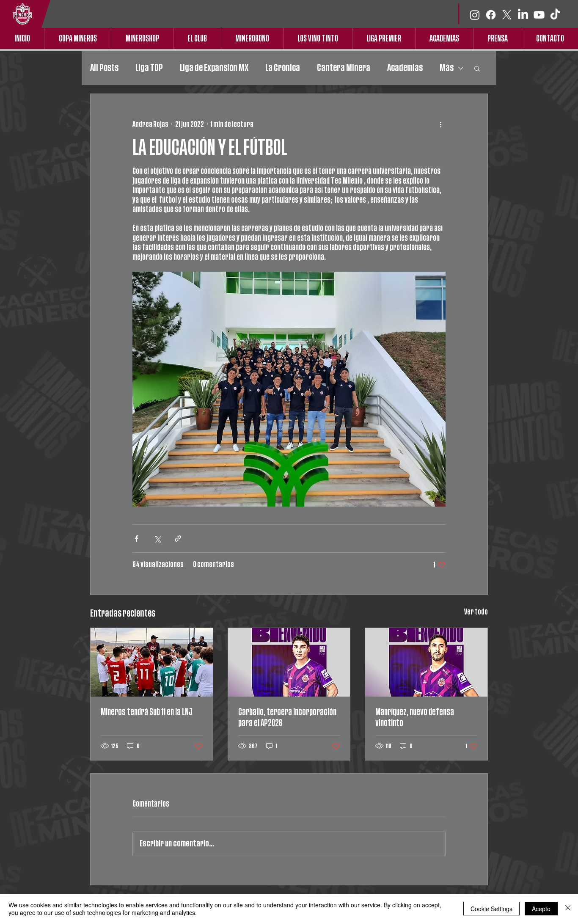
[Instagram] (474, 14)
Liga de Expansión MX (214, 68)
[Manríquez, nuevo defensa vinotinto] (426, 662)
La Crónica (282, 68)
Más (447, 68)
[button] (477, 68)
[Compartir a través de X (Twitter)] (157, 539)
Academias (405, 68)
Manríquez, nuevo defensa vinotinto (414, 717)
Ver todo (476, 612)
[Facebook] (490, 14)
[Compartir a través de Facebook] (136, 539)
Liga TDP (149, 68)
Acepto (541, 908)
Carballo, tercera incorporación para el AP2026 (287, 717)
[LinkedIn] (523, 14)
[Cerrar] (568, 908)
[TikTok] (555, 14)
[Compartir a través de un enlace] (178, 539)
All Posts (104, 68)
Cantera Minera (343, 68)
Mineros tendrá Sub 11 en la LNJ (147, 712)
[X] (507, 14)
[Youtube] (539, 14)
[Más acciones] (440, 124)
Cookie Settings (491, 908)
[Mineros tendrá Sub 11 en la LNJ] (152, 662)
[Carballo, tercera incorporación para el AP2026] (289, 662)
